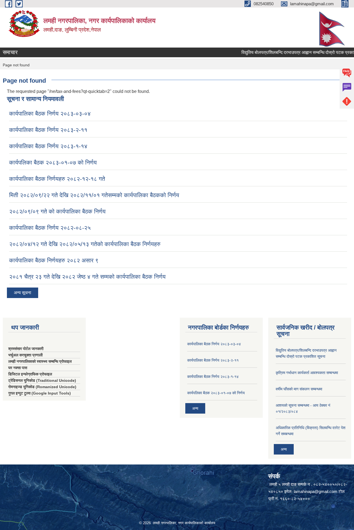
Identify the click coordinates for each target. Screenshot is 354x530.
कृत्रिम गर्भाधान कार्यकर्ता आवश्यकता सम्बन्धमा (307, 372)
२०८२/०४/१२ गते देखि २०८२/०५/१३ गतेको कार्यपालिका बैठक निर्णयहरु (84, 244)
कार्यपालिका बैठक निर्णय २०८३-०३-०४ (50, 113)
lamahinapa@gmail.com (315, 491)
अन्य (195, 408)
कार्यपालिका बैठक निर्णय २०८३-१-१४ (48, 146)
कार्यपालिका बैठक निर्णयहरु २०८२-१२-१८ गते (57, 179)
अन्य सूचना (22, 292)
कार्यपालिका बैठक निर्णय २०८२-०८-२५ (50, 227)
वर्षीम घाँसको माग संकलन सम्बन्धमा (299, 389)
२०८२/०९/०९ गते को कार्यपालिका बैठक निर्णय (57, 211)
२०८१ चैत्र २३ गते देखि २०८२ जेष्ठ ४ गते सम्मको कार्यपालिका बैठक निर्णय (87, 276)
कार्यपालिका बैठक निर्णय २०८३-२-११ (48, 130)
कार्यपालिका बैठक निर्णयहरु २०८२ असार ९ (53, 260)
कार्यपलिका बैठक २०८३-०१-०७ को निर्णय (53, 162)
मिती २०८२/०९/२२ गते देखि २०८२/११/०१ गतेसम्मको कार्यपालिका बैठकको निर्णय (94, 195)
